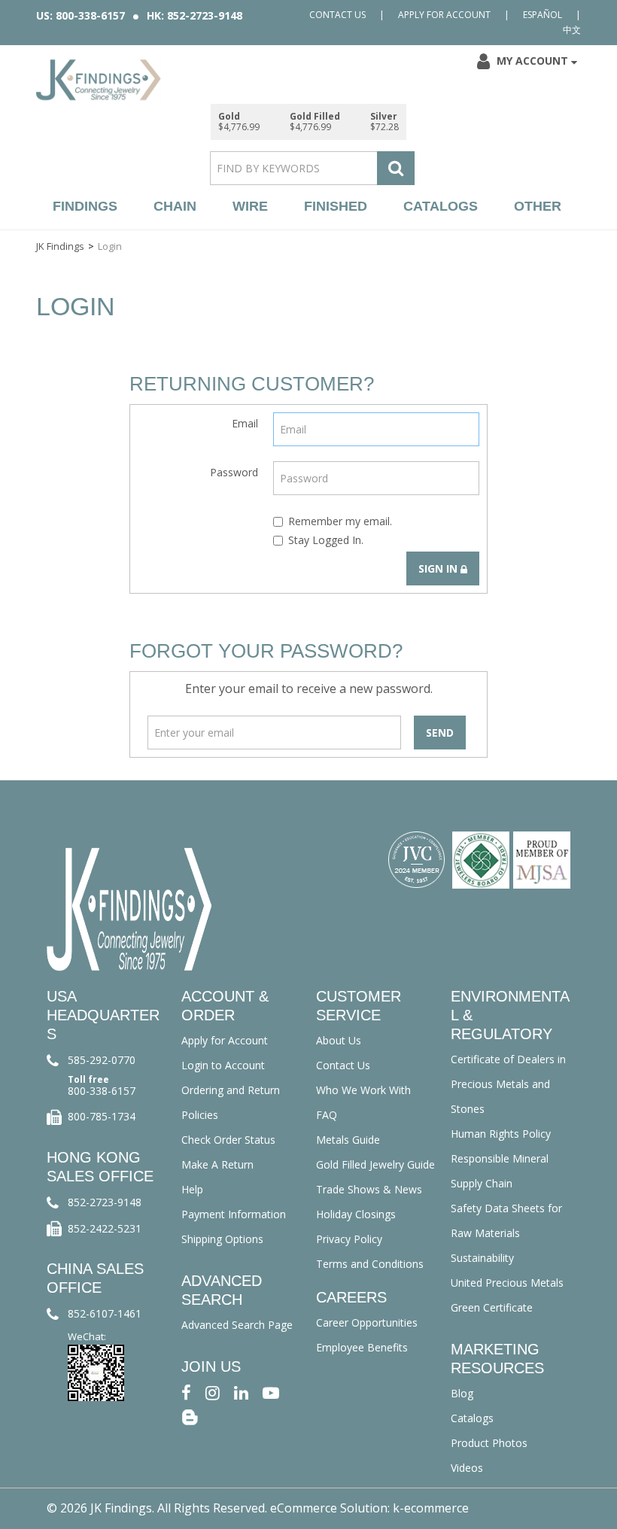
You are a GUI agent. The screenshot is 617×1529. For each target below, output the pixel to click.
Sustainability (482, 1258)
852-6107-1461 (104, 1313)
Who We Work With (363, 1090)
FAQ (326, 1115)
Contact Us (337, 14)
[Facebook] (186, 1392)
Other (537, 206)
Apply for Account (444, 14)
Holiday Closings (356, 1214)
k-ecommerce (431, 1508)
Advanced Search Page (237, 1325)
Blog (462, 1393)
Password (234, 472)
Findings (85, 206)
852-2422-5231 (104, 1228)
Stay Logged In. (325, 540)
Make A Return (217, 1164)
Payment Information (233, 1214)
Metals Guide (348, 1139)
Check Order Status (228, 1139)
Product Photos (489, 1443)
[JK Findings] (98, 79)
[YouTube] (271, 1392)
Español (542, 14)
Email (245, 423)
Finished (335, 206)
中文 (572, 29)
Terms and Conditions (370, 1264)
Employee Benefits (362, 1347)
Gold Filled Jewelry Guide (375, 1164)
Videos (467, 1468)
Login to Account (223, 1065)
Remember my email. (340, 521)
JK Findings (60, 246)
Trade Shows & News (369, 1189)
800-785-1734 (101, 1116)
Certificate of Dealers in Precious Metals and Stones (508, 1084)
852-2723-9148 (104, 1202)
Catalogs (440, 206)
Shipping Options (222, 1239)
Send (440, 732)
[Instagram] (212, 1392)
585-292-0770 (101, 1060)
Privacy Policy (349, 1239)
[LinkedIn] (241, 1392)
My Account (532, 60)
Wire (250, 206)
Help (192, 1189)
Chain (174, 206)
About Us (338, 1040)
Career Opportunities (367, 1322)
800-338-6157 (101, 1091)
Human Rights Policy (501, 1133)
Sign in (439, 568)
